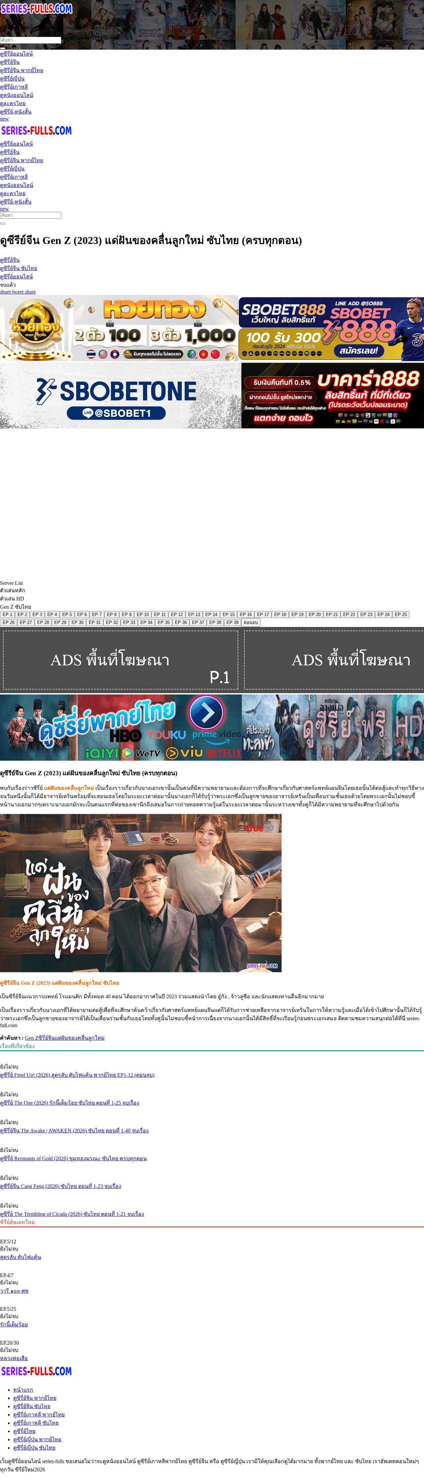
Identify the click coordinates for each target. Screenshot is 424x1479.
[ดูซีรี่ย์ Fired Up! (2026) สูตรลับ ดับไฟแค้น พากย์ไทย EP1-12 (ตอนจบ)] (212, 1054)
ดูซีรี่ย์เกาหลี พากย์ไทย (39, 1414)
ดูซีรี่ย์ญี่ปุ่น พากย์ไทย (37, 1439)
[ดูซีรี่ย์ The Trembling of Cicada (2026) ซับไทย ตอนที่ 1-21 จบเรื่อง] (212, 1193)
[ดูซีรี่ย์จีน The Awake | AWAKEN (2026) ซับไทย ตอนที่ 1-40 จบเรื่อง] (212, 1110)
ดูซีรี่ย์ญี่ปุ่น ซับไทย (34, 1448)
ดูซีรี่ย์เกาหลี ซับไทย (36, 1423)
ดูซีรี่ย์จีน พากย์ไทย (34, 1398)
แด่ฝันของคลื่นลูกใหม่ (80, 1038)
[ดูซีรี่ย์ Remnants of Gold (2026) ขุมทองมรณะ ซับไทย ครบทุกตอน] (212, 1138)
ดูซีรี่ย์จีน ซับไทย (31, 1406)
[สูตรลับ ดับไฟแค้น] (212, 1230)
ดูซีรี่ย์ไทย (24, 1431)
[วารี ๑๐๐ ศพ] (212, 1264)
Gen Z (31, 1038)
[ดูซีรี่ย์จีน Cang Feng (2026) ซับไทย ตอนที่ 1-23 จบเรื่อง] (212, 1166)
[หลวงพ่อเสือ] (212, 1332)
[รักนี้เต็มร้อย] (212, 1298)
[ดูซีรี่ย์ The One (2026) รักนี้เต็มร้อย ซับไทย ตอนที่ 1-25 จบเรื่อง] (212, 1082)
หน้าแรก (23, 1390)
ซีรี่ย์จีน (46, 1038)
